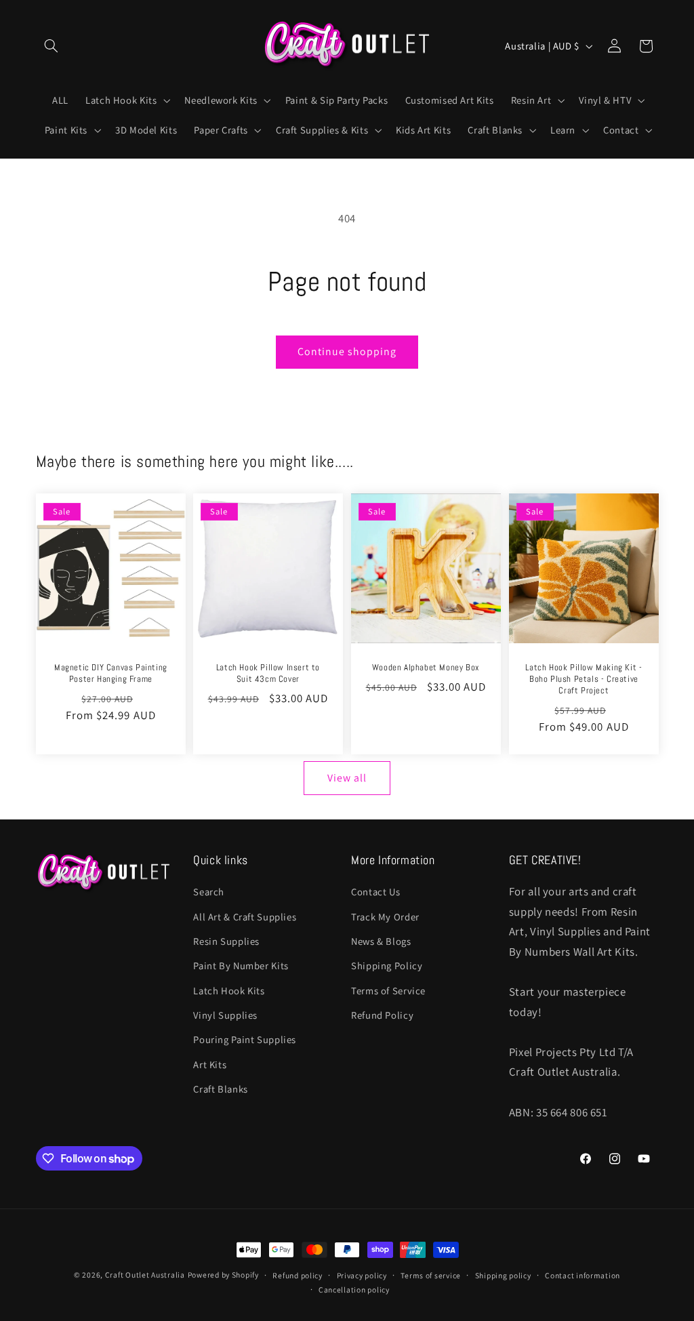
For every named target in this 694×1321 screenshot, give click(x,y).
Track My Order (385, 916)
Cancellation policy (354, 1289)
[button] (51, 46)
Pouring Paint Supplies (244, 1039)
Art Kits (209, 1064)
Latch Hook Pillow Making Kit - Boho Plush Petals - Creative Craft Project (583, 679)
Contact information (582, 1275)
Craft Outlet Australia (145, 1274)
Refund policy (297, 1275)
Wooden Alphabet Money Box (426, 667)
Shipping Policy (386, 965)
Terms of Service (388, 990)
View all (347, 778)
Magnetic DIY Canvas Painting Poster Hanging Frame (110, 673)
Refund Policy (382, 1015)
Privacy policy (362, 1275)
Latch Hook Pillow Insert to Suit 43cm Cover (268, 673)
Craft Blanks (220, 1088)
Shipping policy (503, 1275)
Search (208, 891)
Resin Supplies (226, 941)
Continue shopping (347, 351)
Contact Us (375, 891)
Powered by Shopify (223, 1274)
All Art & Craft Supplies (244, 916)
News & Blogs (381, 941)
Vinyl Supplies (225, 1015)
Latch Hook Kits (228, 990)
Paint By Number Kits (241, 965)
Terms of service (431, 1275)
